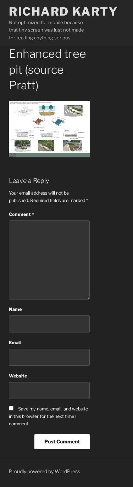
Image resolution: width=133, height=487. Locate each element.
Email (15, 342)
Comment (21, 214)
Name (15, 309)
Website (18, 376)
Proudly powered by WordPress (44, 471)
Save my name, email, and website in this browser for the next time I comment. (48, 416)
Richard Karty (63, 11)
